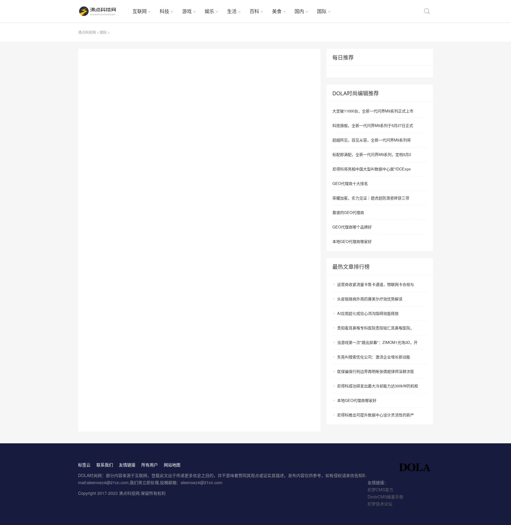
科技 (164, 11)
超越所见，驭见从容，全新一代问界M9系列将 (371, 140)
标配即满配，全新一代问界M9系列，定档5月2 (371, 154)
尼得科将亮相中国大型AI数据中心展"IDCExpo (371, 169)
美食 (277, 11)
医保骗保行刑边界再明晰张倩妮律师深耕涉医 (375, 371)
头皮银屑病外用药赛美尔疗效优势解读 (369, 299)
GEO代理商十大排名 (350, 183)
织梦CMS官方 (380, 489)
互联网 (139, 11)
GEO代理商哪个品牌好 (352, 227)
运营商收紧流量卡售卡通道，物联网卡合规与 (375, 284)
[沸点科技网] (103, 11)
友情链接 (127, 465)
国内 (299, 11)
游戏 (187, 11)
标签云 (84, 465)
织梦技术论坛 (380, 504)
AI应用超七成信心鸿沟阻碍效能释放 (368, 313)
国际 (321, 11)
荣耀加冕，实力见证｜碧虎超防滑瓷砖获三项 (370, 198)
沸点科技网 (87, 32)
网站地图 (172, 465)
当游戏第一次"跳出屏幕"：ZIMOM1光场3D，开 (377, 342)
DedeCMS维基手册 (385, 497)
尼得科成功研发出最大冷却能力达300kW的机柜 (377, 386)
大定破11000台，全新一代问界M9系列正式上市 (372, 111)
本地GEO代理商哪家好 (352, 241)
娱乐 (209, 11)
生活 (232, 11)
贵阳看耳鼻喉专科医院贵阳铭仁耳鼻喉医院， (375, 328)
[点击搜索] (427, 11)
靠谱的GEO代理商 (348, 212)
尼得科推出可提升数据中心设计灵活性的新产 (375, 415)
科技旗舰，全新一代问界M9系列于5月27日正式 (372, 125)
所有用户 (149, 465)
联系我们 (104, 465)
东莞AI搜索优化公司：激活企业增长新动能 (373, 357)
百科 (254, 11)
